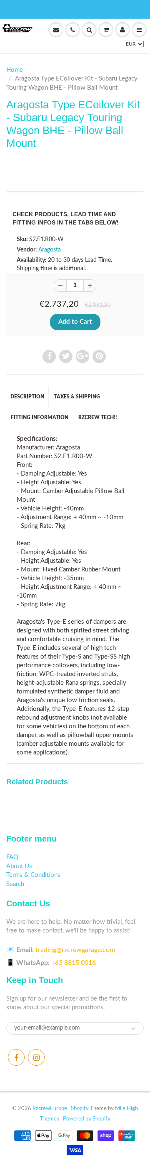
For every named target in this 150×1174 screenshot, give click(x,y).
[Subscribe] (133, 1028)
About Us (19, 866)
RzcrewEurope (49, 1108)
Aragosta (49, 250)
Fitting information (39, 417)
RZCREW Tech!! (97, 417)
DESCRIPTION (27, 396)
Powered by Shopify (86, 1119)
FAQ (12, 857)
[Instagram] (36, 1057)
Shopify (80, 1108)
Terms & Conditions (33, 875)
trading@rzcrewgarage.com (75, 950)
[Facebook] (16, 1057)
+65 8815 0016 (73, 962)
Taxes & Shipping (77, 396)
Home (14, 70)
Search (15, 884)
